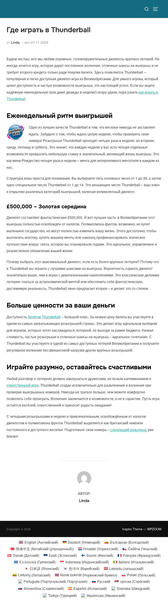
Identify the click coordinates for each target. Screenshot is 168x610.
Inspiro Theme (132, 529)
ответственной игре (22, 385)
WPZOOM (154, 529)
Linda (15, 42)
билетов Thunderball (44, 316)
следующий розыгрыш (128, 429)
